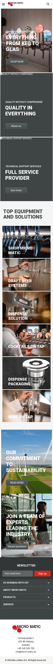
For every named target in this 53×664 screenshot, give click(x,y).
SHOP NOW (16, 61)
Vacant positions (17, 546)
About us (16, 125)
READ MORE (17, 482)
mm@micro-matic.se (26, 651)
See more (16, 190)
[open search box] (48, 4)
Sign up (42, 573)
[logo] (15, 4)
